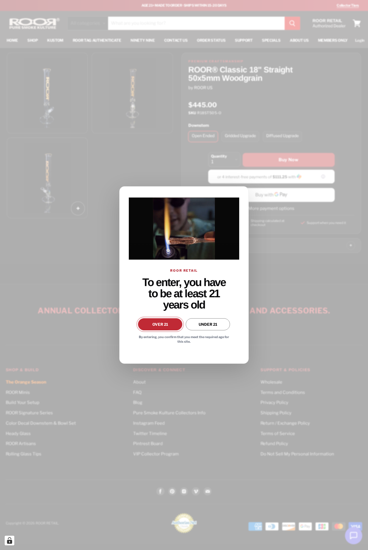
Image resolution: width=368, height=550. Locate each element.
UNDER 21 (208, 324)
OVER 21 (160, 324)
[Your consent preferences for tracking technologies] (9, 540)
